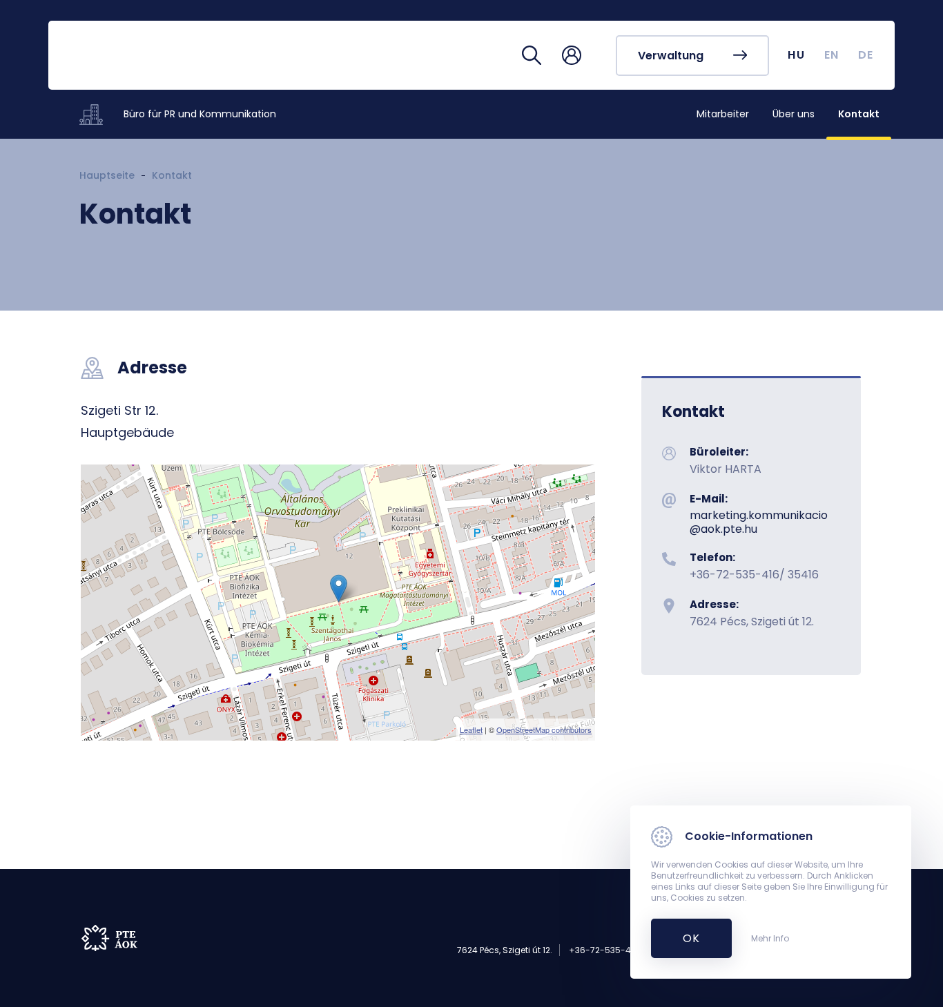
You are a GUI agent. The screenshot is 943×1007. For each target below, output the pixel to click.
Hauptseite (107, 175)
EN (831, 55)
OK (684, 938)
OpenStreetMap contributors (544, 729)
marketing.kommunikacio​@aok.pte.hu (759, 522)
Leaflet (471, 729)
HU (796, 55)
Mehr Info (770, 938)
